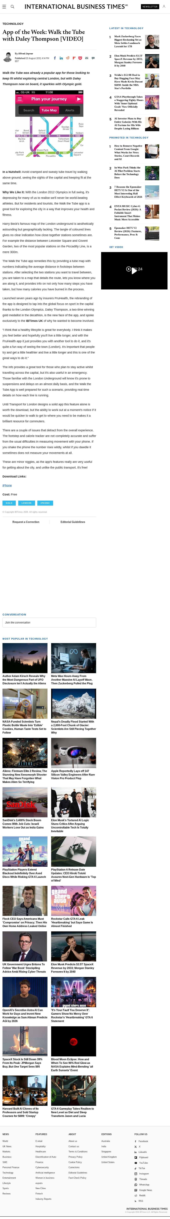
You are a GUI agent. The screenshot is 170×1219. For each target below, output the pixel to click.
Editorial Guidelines (73, 522)
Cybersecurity (42, 1167)
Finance (39, 1162)
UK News (6, 1146)
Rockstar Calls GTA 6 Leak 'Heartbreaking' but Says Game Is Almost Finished (72, 922)
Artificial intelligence (45, 1172)
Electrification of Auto (46, 1157)
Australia (105, 1141)
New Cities (41, 1188)
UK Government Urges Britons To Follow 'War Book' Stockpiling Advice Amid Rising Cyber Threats (24, 968)
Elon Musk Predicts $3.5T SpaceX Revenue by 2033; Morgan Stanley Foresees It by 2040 (72, 968)
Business (6, 1157)
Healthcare (41, 1151)
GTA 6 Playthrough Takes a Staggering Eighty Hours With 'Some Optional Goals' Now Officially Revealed (128, 103)
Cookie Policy (75, 1162)
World (5, 1141)
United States (108, 1162)
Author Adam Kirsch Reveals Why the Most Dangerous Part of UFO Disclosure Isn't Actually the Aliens (24, 680)
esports (39, 1183)
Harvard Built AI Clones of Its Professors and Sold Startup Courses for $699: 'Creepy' (20, 1112)
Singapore (106, 1151)
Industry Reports (43, 1199)
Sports (5, 1188)
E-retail (39, 1141)
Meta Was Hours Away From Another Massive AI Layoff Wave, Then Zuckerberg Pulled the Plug (72, 680)
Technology (7, 1172)
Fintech (39, 1193)
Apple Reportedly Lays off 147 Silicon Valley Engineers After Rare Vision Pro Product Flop (73, 775)
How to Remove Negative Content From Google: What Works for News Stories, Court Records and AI (128, 152)
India (103, 1146)
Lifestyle (6, 1183)
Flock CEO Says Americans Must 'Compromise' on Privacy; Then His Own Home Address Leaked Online (24, 922)
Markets (6, 1151)
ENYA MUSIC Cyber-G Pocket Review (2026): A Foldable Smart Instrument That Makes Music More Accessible (127, 213)
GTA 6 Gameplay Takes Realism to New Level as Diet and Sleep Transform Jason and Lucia (72, 1112)
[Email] (87, 58)
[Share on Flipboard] (74, 58)
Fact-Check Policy (77, 1178)
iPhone (7, 485)
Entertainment (9, 1178)
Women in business (45, 1178)
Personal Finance (10, 1167)
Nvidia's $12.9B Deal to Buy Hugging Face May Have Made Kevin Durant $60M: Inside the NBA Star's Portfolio (128, 82)
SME (4, 1162)
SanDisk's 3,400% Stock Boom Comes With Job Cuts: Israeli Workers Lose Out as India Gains (23, 824)
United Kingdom (109, 1157)
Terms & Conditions (78, 1151)
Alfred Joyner (25, 53)
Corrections (74, 1167)
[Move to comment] (93, 58)
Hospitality (41, 1146)
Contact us (74, 1146)
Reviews (6, 1193)
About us (73, 1141)
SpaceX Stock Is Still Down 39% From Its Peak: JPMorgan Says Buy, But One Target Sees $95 (22, 1063)
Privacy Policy (76, 1157)
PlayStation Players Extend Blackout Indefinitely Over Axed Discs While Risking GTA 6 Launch (24, 873)
